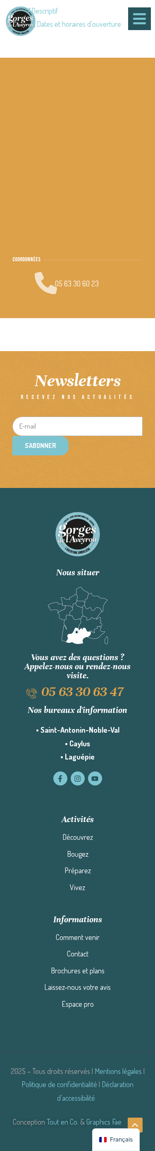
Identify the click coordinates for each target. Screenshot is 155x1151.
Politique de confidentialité (59, 1084)
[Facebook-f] (60, 778)
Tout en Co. (63, 1121)
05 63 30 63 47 (82, 692)
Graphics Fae (104, 1121)
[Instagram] (78, 778)
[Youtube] (95, 778)
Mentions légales (118, 1071)
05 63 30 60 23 (77, 283)
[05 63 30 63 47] (31, 693)
